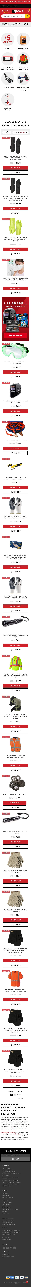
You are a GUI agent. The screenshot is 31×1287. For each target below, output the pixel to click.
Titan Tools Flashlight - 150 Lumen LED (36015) (15, 636)
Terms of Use (5, 1237)
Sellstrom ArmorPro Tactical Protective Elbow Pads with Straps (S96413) (15, 716)
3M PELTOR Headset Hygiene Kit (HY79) (14, 794)
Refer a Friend (6, 1207)
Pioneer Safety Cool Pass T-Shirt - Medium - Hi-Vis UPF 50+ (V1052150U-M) (15, 990)
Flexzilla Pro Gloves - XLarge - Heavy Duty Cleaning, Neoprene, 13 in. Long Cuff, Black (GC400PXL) (15, 198)
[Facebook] (4, 1248)
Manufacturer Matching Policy (11, 1230)
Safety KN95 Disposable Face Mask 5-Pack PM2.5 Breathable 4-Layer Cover (15, 279)
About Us (4, 1211)
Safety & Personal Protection (10, 1180)
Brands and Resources (8, 1224)
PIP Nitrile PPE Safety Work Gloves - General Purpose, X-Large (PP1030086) (15, 597)
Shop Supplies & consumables (10, 1184)
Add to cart (15, 168)
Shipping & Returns (7, 1197)
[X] (7, 1248)
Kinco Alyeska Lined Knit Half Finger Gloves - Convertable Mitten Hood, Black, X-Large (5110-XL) (15, 951)
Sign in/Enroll (6, 10)
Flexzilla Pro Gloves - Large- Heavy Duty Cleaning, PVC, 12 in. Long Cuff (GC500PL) (15, 239)
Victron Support (7, 1200)
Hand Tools (5, 1175)
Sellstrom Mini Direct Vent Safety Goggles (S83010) (15, 363)
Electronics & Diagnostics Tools (11, 1173)
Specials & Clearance (16, 24)
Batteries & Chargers (8, 1170)
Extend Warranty (7, 1199)
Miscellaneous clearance (8, 1132)
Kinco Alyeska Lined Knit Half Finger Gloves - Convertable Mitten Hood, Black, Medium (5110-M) (15, 1030)
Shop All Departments (7, 24)
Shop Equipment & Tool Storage (11, 1182)
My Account (5, 1195)
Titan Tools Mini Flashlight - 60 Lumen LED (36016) (15, 833)
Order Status (5, 1193)
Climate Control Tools (8, 1171)
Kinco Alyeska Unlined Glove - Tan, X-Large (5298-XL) (15, 872)
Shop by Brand (25, 24)
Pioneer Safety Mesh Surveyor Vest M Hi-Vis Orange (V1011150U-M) (16, 756)
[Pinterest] (11, 1248)
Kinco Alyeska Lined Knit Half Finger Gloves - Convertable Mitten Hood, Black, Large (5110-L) (15, 1071)
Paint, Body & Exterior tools (10, 1177)
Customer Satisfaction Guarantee (11, 1232)
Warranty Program (7, 1236)
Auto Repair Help (7, 1222)
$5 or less (18, 1134)
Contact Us (5, 1213)
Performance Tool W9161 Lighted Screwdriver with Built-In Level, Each (15, 478)
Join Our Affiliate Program (10, 1209)
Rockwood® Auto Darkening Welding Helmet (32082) (15, 402)
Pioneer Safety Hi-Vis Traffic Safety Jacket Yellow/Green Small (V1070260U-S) (15, 676)
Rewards (14, 6)
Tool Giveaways (6, 1204)
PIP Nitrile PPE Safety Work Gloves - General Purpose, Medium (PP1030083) (15, 517)
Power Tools (6, 1178)
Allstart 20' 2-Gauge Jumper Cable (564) (15, 440)
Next (18, 1094)
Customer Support (6, 6)
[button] (20, 132)
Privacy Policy (6, 1239)
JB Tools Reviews (7, 1202)
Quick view (15, 172)
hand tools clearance (18, 1128)
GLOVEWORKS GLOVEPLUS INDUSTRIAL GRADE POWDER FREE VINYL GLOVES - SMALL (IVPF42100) (15, 557)
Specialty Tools (6, 1185)
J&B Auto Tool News (8, 1221)
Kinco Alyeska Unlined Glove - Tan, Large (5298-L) (15, 911)
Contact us (5, 1254)
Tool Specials (6, 1168)
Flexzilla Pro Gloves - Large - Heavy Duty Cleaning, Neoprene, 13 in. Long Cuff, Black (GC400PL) (15, 158)
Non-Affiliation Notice (8, 1234)
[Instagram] (14, 1248)
